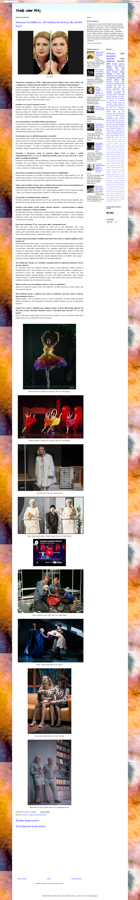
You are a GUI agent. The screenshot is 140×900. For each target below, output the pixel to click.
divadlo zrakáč (110, 163)
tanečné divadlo (111, 120)
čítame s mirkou (117, 94)
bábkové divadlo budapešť (117, 146)
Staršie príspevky (76, 879)
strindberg (122, 191)
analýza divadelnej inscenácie (115, 96)
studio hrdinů (118, 119)
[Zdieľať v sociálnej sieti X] (45, 812)
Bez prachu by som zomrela (99, 70)
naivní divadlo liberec (112, 135)
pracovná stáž (112, 189)
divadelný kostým (120, 152)
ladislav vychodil (111, 173)
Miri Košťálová (93, 21)
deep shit (114, 150)
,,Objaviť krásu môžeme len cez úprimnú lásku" (99, 54)
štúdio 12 (117, 200)
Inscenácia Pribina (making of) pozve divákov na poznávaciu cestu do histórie (96, 168)
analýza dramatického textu (114, 139)
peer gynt (122, 186)
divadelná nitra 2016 (113, 85)
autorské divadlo (120, 141)
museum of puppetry (113, 182)
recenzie (110, 53)
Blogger (95, 896)
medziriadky (109, 180)
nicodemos (79, 896)
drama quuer (115, 165)
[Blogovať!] (43, 812)
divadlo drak (118, 83)
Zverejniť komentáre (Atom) (55, 883)
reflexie (108, 191)
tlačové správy (112, 80)
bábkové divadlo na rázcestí (115, 148)
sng (117, 191)
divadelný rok (111, 154)
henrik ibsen (112, 126)
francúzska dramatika (118, 124)
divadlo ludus (115, 160)
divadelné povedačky (113, 93)
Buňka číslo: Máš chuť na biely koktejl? (99, 188)
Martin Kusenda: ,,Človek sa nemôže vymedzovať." (99, 90)
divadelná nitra (112, 70)
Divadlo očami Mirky (28, 10)
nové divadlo (120, 98)
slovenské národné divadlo (114, 104)
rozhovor (111, 100)
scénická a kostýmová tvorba (37, 815)
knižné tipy (111, 98)
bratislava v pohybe (111, 145)
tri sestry (117, 195)
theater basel (109, 195)
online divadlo (114, 186)
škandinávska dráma (113, 199)
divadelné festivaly (111, 57)
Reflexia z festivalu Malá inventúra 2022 (99, 108)
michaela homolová (119, 180)
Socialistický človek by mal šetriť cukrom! (99, 125)
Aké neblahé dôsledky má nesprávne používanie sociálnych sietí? (99, 147)
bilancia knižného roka (115, 143)
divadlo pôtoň (119, 161)
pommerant (121, 187)
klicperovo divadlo (117, 171)
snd (107, 106)
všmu (108, 94)
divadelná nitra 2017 (113, 87)
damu (107, 150)
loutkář (116, 176)
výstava (119, 91)
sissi (113, 191)
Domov (49, 879)
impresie (113, 167)
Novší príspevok (22, 879)
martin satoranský (117, 178)
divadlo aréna (119, 154)
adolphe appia (118, 137)
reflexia (120, 189)
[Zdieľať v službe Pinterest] (49, 812)
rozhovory (25, 815)
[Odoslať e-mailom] (41, 812)
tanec (109, 193)
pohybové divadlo (112, 187)
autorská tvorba (110, 141)
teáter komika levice (118, 193)
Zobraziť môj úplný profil (94, 43)
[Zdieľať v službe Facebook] (47, 812)
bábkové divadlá (115, 61)
